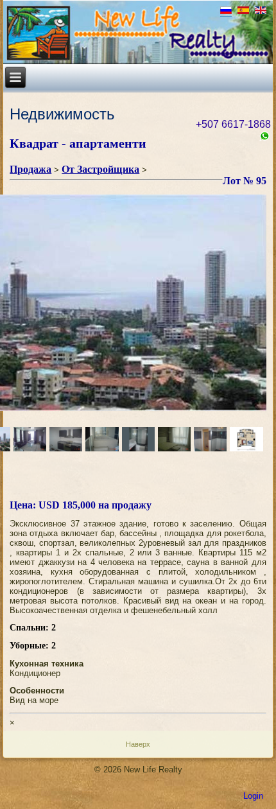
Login (253, 796)
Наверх (138, 744)
